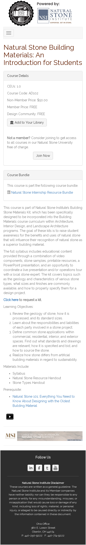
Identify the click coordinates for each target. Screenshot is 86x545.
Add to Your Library (29, 122)
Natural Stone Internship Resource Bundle (42, 192)
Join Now (43, 155)
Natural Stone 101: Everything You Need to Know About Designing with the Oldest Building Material (44, 401)
